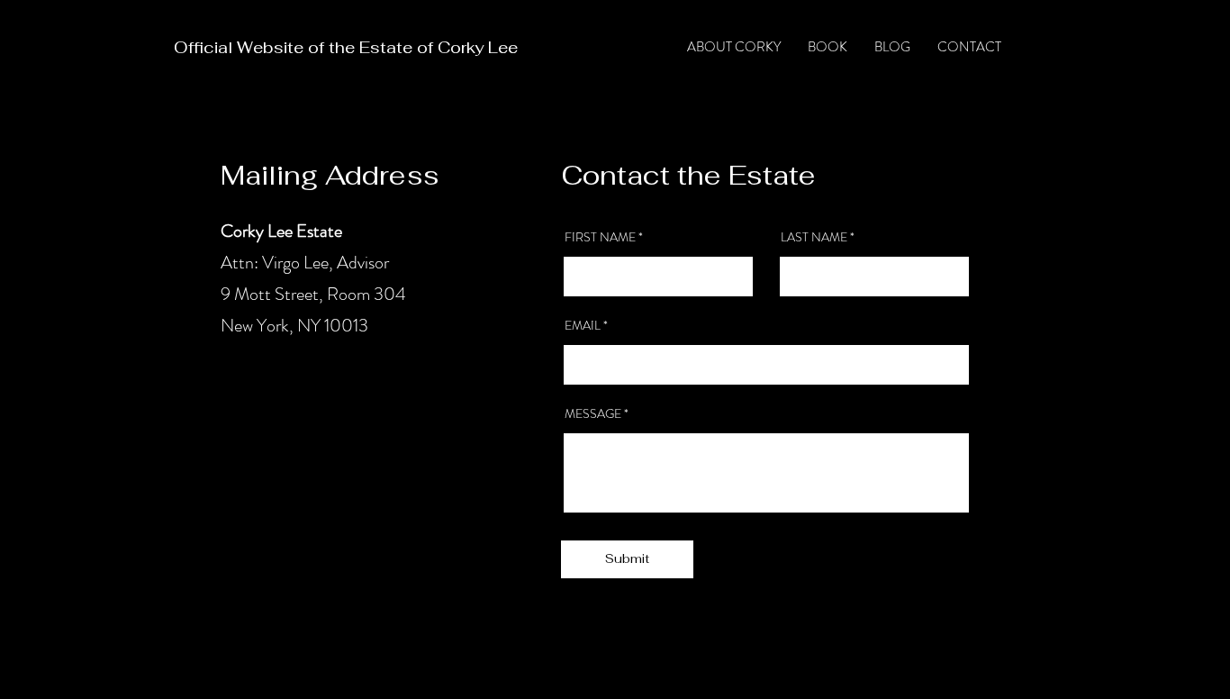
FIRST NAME (600, 237)
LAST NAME (814, 237)
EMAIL (583, 325)
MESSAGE (593, 413)
